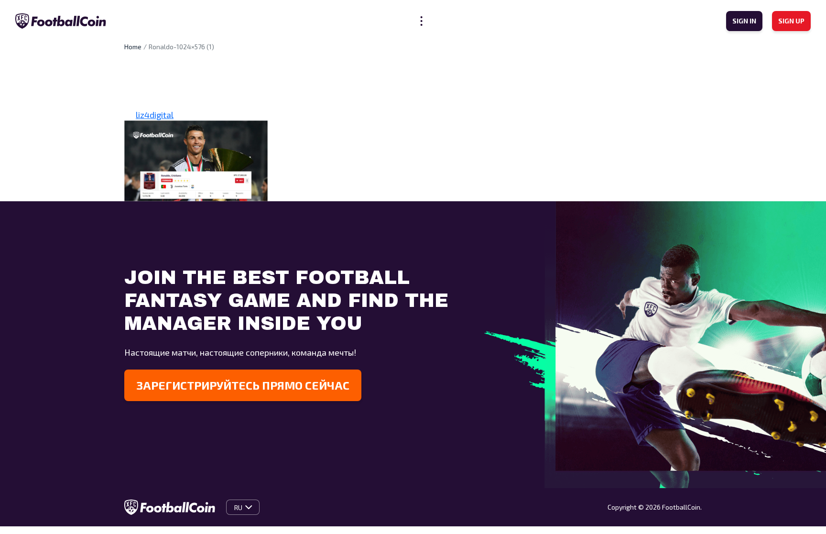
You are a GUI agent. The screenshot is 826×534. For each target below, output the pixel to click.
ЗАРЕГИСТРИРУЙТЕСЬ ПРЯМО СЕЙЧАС (242, 385)
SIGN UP (791, 21)
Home (132, 47)
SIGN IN (744, 21)
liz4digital (155, 114)
